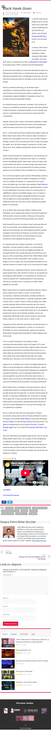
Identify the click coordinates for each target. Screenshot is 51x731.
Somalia (33, 514)
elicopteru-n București (38, 62)
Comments (24, 634)
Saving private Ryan (39, 36)
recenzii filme (7, 514)
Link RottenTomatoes (11, 495)
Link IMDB (6, 490)
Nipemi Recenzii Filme (10, 511)
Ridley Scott (22, 514)
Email (5, 606)
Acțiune (38, 13)
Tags (33, 634)
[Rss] (26, 725)
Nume (5, 598)
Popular (14, 634)
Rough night (8, 427)
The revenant (30, 427)
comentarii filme (40, 508)
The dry (33, 424)
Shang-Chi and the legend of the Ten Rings (32, 557)
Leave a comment (11, 14)
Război (24, 511)
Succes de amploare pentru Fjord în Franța (32, 661)
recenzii (34, 511)
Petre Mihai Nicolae (12, 13)
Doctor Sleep (8, 422)
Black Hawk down (23, 508)
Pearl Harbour (42, 184)
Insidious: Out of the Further (26, 682)
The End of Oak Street (24, 671)
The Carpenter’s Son (23, 650)
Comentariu (8, 575)
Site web (6, 614)
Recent (5, 634)
